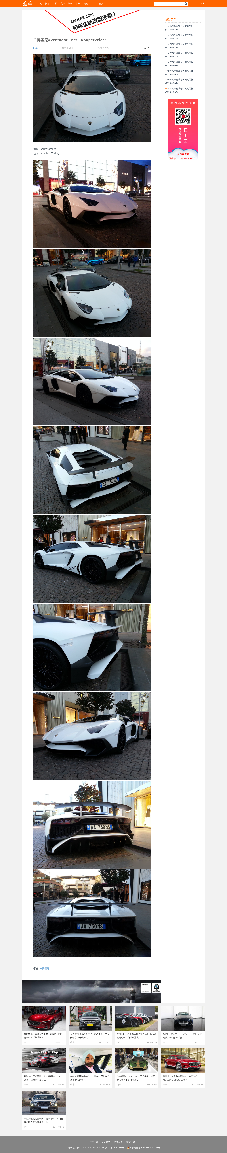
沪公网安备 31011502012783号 (144, 1147)
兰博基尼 (44, 968)
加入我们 (105, 1142)
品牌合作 (118, 1142)
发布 (202, 3)
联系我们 (130, 1142)
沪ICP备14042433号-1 (115, 1147)
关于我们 (93, 1142)
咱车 (35, 47)
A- (145, 47)
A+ (149, 47)
